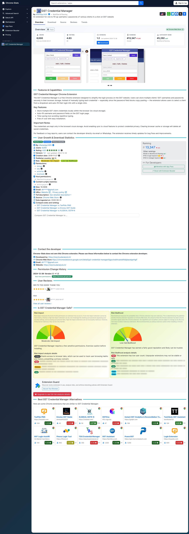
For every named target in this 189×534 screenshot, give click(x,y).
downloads (41, 174)
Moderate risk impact (50, 161)
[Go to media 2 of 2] (111, 85)
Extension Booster (12, 30)
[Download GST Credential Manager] (109, 39)
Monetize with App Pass (164, 166)
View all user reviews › (42, 303)
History (8, 41)
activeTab (40, 171)
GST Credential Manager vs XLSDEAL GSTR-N (56, 210)
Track (51, 29)
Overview (39, 22)
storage (39, 166)
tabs (38, 169)
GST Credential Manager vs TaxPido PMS (54, 205)
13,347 (152, 147)
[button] (180, 3)
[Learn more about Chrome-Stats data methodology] (61, 197)
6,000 (44, 148)
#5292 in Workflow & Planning (153, 153)
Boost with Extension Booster (164, 171)
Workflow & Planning (60, 14)
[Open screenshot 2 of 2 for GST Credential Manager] (117, 66)
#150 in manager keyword (153, 158)
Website (44, 192)
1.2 (44, 153)
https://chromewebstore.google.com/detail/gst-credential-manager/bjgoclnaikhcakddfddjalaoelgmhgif (94, 260)
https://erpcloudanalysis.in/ (59, 257)
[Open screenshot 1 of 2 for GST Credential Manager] (60, 66)
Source (63, 22)
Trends (84, 22)
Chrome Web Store (174, 29)
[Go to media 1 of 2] (108, 85)
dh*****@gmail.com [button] (50, 190)
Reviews (73, 22)
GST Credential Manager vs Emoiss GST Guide (56, 208)
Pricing (8, 35)
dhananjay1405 (41, 14)
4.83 (51, 150)
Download (52, 22)
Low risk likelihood (69, 161)
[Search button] (141, 3)
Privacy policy (58, 192)
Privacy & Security (58, 142)
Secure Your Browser (50, 389)
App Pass (9, 26)
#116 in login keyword (151, 156)
